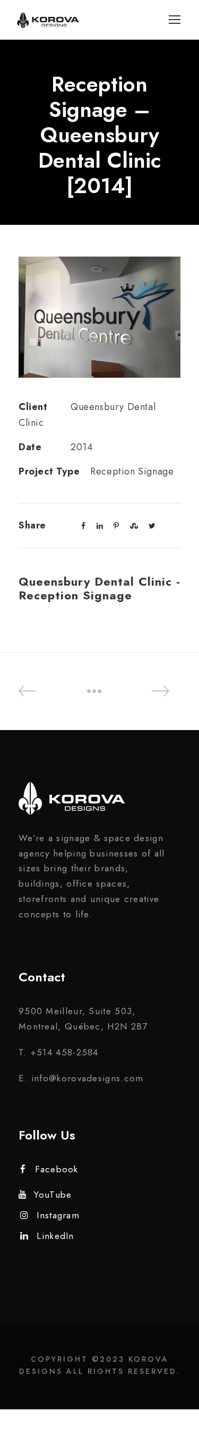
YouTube (53, 1194)
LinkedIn (55, 1235)
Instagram (58, 1215)
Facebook (56, 1169)
